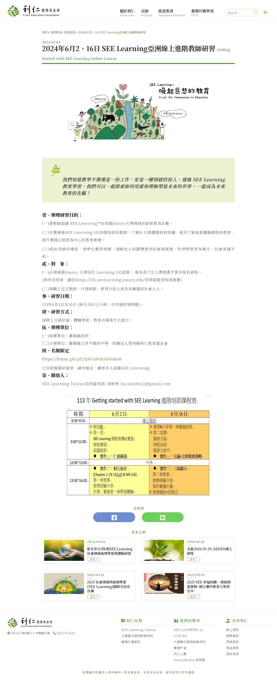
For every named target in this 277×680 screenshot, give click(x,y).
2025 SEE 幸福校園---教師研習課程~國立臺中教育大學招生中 (209, 586)
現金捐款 (232, 648)
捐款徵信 (232, 654)
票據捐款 (232, 642)
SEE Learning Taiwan (138, 630)
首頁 (44, 32)
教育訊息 (69, 32)
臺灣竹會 (180, 648)
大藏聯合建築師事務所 (137, 636)
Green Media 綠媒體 (189, 660)
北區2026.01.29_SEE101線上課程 (209, 551)
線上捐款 (232, 630)
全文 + (94, 559)
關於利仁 (127, 12)
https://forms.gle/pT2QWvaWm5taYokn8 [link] (81, 359)
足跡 (146, 12)
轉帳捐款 (232, 636)
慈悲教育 (171, 12)
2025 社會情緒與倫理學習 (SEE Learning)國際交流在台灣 (108, 586)
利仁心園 (180, 654)
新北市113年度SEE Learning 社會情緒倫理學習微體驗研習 (109, 551)
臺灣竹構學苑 (202, 12)
